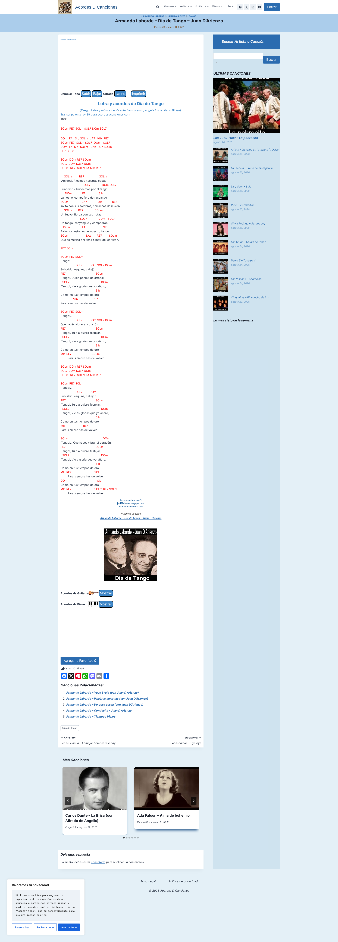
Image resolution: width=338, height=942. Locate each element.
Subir (86, 94)
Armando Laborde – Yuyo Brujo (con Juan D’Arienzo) (102, 692)
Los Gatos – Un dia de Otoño (248, 242)
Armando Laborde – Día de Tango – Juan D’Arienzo (130, 518)
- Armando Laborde (152, 16)
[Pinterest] (259, 7)
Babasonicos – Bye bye (185, 740)
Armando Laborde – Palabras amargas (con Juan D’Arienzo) (107, 698)
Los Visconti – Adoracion (246, 279)
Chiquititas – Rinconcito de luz (250, 297)
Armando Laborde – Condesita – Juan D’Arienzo (99, 710)
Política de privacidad (183, 881)
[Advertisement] (131, 65)
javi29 (161, 27)
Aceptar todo (69, 927)
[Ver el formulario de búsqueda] (158, 7)
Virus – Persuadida (242, 205)
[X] (246, 7)
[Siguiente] (193, 801)
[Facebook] (240, 7)
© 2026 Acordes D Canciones (169, 890)
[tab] (124, 837)
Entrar (272, 7)
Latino (120, 94)
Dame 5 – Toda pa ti (243, 260)
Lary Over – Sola (241, 186)
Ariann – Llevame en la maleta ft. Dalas (255, 149)
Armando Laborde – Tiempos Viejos (90, 716)
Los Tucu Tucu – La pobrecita (235, 138)
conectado (98, 862)
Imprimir (138, 94)
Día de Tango (69, 728)
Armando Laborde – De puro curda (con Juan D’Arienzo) (104, 704)
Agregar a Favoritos (80, 660)
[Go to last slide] (68, 801)
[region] (45, 907)
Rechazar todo (45, 927)
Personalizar (22, 927)
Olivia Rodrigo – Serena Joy (248, 223)
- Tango (192, 16)
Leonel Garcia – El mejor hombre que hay (88, 740)
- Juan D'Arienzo (175, 16)
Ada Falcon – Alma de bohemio (163, 815)
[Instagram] (253, 7)
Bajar (97, 94)
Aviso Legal (148, 881)
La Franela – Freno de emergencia (252, 168)
